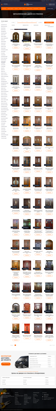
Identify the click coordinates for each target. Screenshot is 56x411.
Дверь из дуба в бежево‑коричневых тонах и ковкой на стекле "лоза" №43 (38, 273)
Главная (25, 12)
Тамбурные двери (3, 136)
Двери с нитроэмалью (4, 94)
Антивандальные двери (4, 49)
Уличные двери (3, 129)
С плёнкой (16, 398)
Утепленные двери (3, 131)
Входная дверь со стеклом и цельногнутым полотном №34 (38, 168)
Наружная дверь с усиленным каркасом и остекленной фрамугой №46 (16, 315)
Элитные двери (3, 44)
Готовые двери (3, 66)
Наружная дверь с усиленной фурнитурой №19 (38, 128)
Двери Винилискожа (4, 24)
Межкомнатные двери (4, 114)
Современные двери (4, 126)
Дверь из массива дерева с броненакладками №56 (16, 252)
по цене (20, 29)
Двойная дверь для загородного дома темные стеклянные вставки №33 (27, 169)
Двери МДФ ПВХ (3, 31)
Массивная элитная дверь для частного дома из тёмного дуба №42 (49, 273)
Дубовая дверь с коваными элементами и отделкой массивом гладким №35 (49, 295)
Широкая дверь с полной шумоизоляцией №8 (49, 66)
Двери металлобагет (4, 86)
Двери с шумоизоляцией (4, 99)
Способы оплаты (35, 395)
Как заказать (35, 394)
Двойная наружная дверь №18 (27, 128)
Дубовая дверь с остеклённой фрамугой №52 (38, 252)
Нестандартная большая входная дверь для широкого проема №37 (27, 190)
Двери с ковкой (3, 34)
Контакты (41, 8)
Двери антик (3, 69)
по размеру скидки (24, 29)
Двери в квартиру (3, 41)
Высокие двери (3, 64)
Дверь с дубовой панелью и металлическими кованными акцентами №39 (27, 295)
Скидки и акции (29, 8)
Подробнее (16, 47)
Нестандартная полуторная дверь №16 (49, 108)
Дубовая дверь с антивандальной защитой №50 (49, 252)
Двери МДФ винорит (4, 81)
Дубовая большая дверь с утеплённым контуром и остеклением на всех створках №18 (16, 336)
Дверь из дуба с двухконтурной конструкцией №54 (27, 252)
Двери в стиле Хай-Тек (4, 74)
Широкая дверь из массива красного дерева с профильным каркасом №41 (49, 231)
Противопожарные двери (4, 134)
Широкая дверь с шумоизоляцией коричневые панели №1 (16, 45)
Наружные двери (3, 116)
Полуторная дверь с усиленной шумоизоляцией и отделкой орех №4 (49, 45)
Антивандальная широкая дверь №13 (16, 108)
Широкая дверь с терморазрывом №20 (49, 128)
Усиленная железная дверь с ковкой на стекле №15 (38, 108)
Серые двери (3, 124)
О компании (4, 8)
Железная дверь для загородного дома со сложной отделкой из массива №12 (49, 88)
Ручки (24, 8)
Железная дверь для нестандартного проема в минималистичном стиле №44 (38, 295)
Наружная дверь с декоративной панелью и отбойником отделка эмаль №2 (27, 45)
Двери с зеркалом (3, 36)
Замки (20, 8)
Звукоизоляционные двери (5, 109)
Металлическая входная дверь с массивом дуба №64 (16, 210)
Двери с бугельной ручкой (4, 91)
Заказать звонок (50, 8)
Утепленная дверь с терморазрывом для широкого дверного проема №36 (16, 190)
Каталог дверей (10, 8)
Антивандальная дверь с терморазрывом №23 (38, 148)
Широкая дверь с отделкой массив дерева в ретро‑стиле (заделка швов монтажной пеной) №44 (27, 273)
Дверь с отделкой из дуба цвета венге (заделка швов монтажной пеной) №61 (49, 211)
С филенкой (25, 394)
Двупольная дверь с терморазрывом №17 (16, 128)
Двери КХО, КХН (3, 79)
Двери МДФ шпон (3, 84)
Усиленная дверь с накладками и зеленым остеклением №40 (27, 231)
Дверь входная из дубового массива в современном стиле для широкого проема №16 (38, 336)
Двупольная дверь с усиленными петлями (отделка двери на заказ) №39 (49, 190)
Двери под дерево (3, 89)
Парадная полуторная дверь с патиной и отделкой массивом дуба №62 (38, 211)
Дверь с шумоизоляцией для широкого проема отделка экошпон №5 (16, 66)
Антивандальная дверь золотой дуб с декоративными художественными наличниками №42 (16, 274)
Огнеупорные (17, 401)
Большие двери (3, 54)
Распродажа (35, 402)
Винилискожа (17, 394)
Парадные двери (3, 119)
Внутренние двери (3, 59)
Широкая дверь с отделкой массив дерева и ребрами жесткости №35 (49, 169)
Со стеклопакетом (26, 402)
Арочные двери (3, 51)
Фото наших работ (35, 401)
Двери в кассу (3, 71)
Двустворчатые (17, 402)
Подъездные (26, 401)
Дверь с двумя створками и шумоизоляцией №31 (16, 168)
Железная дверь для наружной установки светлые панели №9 (16, 87)
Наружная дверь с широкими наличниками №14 (27, 108)
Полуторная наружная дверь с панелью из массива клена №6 (27, 66)
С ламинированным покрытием (19, 395)
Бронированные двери (4, 56)
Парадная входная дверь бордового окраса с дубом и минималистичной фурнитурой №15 (49, 336)
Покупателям (36, 8)
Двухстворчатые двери (4, 104)
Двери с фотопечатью (4, 96)
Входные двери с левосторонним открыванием (3, 62)
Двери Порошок (3, 29)
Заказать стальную (6, 364)
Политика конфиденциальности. (18, 409)
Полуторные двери (3, 121)
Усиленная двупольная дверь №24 (49, 148)
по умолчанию (16, 29)
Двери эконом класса (4, 26)
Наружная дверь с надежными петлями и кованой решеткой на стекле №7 (38, 66)
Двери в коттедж (3, 46)
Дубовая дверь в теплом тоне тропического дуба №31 (27, 315)
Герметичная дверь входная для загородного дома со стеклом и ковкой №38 (38, 190)
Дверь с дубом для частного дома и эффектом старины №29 (38, 315)
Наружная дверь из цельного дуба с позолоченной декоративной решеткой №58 (38, 231)
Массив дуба (26, 395)
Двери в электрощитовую (4, 76)
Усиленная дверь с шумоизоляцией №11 (38, 87)
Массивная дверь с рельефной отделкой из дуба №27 (49, 315)
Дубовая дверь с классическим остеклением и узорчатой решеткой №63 (27, 211)
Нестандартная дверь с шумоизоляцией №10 (27, 87)
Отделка (16, 8)
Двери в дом (3, 39)
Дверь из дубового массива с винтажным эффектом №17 (27, 336)
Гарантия (34, 398)
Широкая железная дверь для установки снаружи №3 (38, 44)
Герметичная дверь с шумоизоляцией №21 (16, 148)
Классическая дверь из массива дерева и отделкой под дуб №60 (16, 231)
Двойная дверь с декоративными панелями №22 (27, 148)
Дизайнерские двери (4, 106)
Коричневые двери (3, 111)
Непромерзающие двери (27, 398)
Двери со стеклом (3, 101)
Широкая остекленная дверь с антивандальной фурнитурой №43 (16, 295)
